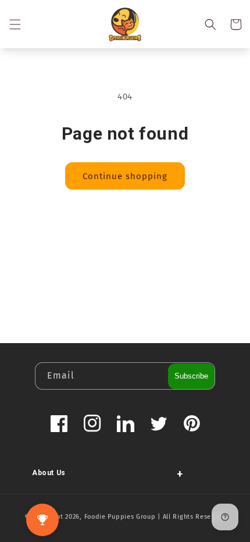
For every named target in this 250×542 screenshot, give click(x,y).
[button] (14, 24)
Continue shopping (125, 176)
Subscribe (191, 376)
